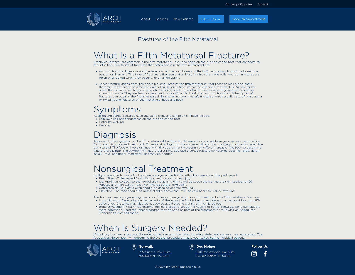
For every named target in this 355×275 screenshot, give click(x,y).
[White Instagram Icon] (254, 253)
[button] (145, 19)
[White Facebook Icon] (265, 253)
